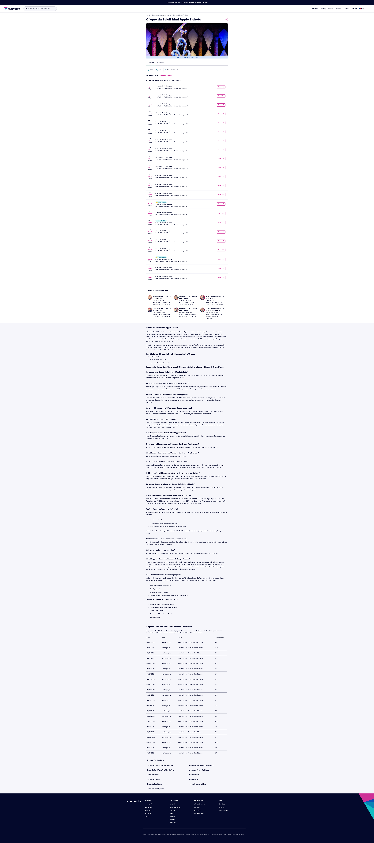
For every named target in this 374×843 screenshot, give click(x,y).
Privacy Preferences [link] (238, 834)
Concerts (338, 8)
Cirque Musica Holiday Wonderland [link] (201, 765)
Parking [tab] (160, 63)
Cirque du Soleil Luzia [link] (154, 784)
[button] (150, 70)
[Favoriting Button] (226, 19)
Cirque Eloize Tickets (157, 610)
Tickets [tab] (151, 63)
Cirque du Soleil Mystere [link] (155, 789)
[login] (367, 8)
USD (362, 8)
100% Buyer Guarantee (195, 2)
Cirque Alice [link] (193, 779)
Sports (330, 8)
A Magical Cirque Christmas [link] (199, 770)
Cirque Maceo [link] (194, 775)
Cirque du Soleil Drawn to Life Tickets (162, 604)
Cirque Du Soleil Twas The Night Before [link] (160, 770)
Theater (154, 15)
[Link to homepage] (12, 8)
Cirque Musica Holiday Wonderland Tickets (164, 607)
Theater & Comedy (350, 8)
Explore (315, 8)
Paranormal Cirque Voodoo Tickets (161, 614)
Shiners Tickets (155, 617)
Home (148, 15)
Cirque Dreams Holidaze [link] (197, 784)
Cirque (160, 15)
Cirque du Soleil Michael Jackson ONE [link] (160, 765)
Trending (323, 8)
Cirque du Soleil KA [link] (153, 779)
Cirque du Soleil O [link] (153, 775)
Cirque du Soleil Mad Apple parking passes (174, 447)
